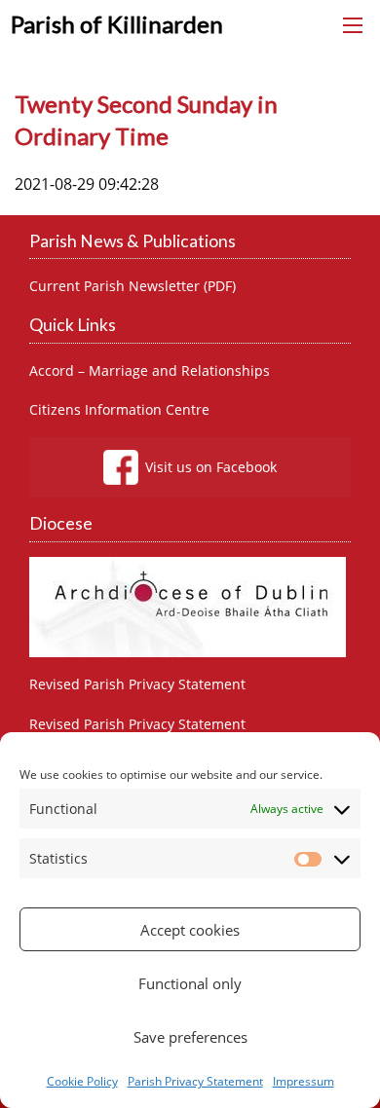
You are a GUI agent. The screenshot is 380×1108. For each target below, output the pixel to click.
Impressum (303, 1081)
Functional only (190, 983)
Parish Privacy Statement (195, 1081)
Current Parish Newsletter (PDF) (132, 286)
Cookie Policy (82, 1081)
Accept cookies (190, 930)
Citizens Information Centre (119, 410)
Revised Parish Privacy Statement (137, 684)
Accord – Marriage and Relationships (149, 371)
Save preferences (190, 1037)
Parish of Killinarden (117, 24)
